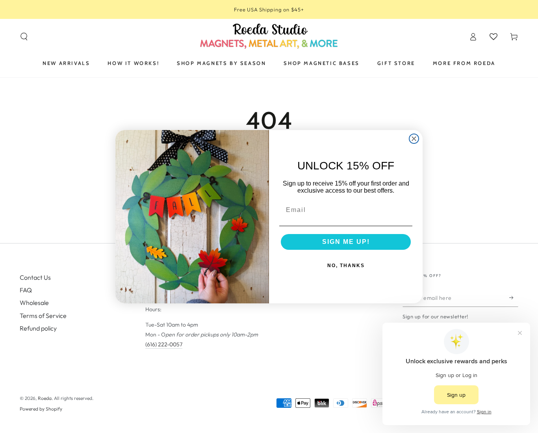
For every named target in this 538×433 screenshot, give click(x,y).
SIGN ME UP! (346, 241)
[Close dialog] (414, 138)
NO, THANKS (346, 265)
